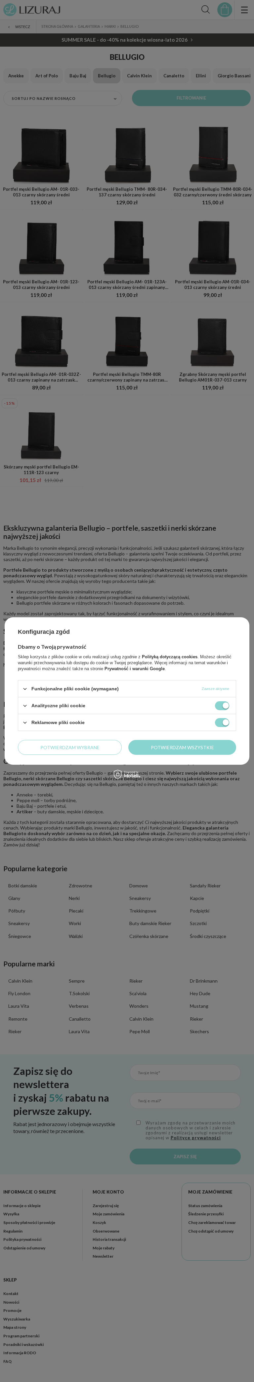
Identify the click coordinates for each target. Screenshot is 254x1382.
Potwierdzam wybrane (70, 747)
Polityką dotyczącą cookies (169, 656)
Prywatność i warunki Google (135, 668)
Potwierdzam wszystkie (182, 747)
